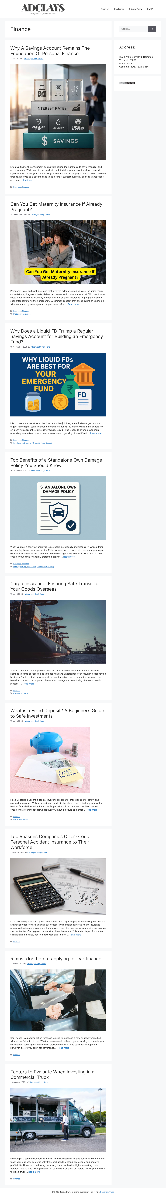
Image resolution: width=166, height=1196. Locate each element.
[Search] (152, 29)
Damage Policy (19, 566)
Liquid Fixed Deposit (43, 443)
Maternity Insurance (21, 314)
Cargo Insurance (20, 693)
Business (17, 187)
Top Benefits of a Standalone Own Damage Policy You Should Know (56, 462)
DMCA (150, 9)
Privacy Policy (135, 9)
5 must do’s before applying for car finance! (56, 958)
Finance (25, 187)
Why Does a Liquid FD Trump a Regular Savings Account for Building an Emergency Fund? (56, 336)
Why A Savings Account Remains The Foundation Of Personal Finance (50, 50)
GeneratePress (107, 1192)
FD (14, 819)
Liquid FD (30, 443)
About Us (105, 9)
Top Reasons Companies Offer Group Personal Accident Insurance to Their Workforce (49, 842)
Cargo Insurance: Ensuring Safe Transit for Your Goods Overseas (55, 586)
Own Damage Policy (45, 566)
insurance (31, 566)
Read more (28, 180)
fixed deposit (19, 443)
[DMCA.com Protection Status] (127, 83)
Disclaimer (119, 9)
